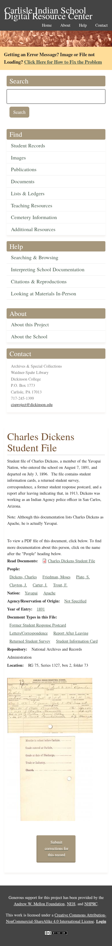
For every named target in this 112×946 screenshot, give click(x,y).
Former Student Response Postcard (37, 625)
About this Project (30, 324)
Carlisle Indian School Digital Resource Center (48, 10)
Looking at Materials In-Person (43, 293)
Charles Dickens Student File (71, 560)
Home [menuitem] (47, 25)
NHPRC (90, 903)
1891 (41, 609)
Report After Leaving (70, 633)
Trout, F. (60, 585)
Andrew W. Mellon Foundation (39, 903)
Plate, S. (83, 577)
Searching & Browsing (34, 257)
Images (18, 157)
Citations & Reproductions (39, 281)
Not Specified (75, 601)
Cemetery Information (34, 217)
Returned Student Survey (29, 641)
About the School (29, 336)
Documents (22, 181)
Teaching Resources (31, 205)
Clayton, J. (18, 585)
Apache (49, 593)
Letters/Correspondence (28, 633)
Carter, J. (40, 585)
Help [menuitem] (83, 25)
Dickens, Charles (23, 577)
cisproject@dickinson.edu (32, 404)
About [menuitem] (65, 25)
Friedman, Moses (56, 577)
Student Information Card (77, 641)
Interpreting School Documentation (47, 269)
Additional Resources (33, 229)
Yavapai (31, 593)
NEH (71, 903)
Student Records (28, 145)
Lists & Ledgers (28, 193)
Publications (23, 169)
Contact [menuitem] (101, 25)
